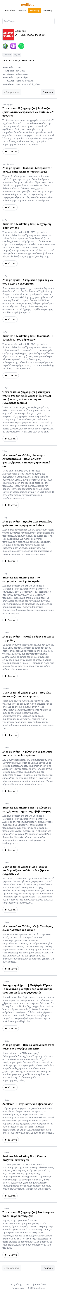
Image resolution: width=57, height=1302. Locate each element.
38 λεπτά (12, 505)
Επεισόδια (10, 10)
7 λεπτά (12, 620)
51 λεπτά (12, 968)
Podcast (22, 10)
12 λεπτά (12, 1254)
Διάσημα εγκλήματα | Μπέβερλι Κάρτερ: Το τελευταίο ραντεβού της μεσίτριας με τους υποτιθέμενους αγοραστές (27, 989)
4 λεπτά (12, 319)
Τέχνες (17, 54)
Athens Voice (20, 31)
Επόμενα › (48, 92)
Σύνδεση (47, 10)
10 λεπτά (12, 151)
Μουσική (7, 54)
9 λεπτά (12, 909)
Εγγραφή (34, 10)
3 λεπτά (12, 207)
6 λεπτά (12, 263)
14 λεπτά (12, 1028)
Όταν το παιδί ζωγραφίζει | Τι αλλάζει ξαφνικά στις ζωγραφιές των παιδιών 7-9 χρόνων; (28, 112)
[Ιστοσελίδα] (5, 46)
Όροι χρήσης (15, 1284)
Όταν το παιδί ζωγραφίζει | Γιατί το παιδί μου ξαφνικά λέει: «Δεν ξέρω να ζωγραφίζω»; (26, 870)
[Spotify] (21, 46)
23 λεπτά (12, 1139)
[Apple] (13, 46)
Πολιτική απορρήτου (35, 1284)
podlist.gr (28, 4)
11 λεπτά (12, 735)
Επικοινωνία (18, 1288)
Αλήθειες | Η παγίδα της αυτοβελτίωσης (27, 1104)
